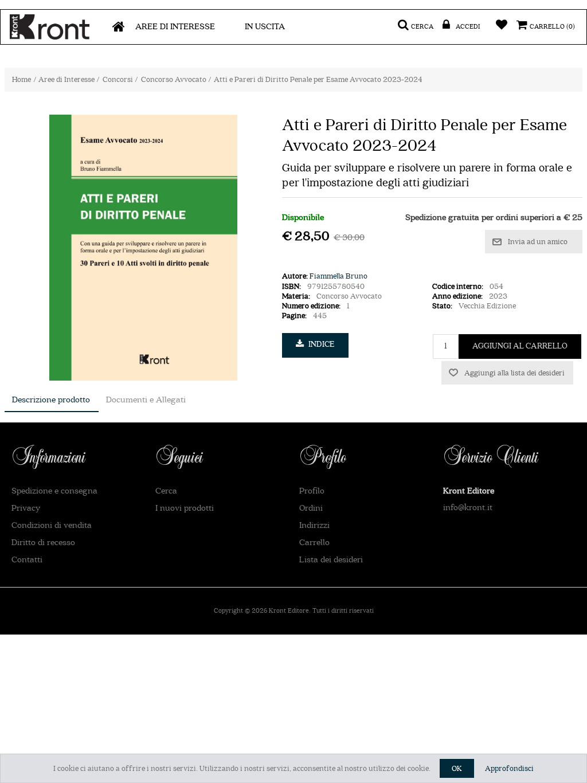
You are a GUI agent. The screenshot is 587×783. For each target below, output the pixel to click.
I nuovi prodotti (184, 508)
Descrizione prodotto (51, 399)
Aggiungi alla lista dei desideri (514, 373)
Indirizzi (314, 525)
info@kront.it (467, 507)
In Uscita (265, 26)
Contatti (26, 559)
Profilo (311, 491)
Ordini (311, 508)
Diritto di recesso (43, 542)
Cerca (166, 491)
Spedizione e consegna (54, 491)
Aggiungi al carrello (520, 346)
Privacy (25, 508)
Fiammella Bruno (338, 276)
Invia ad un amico (538, 241)
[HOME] (118, 27)
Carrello (314, 542)
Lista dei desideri (331, 559)
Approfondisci (509, 768)
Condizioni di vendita (51, 525)
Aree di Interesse (175, 26)
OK (457, 768)
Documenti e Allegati (146, 399)
